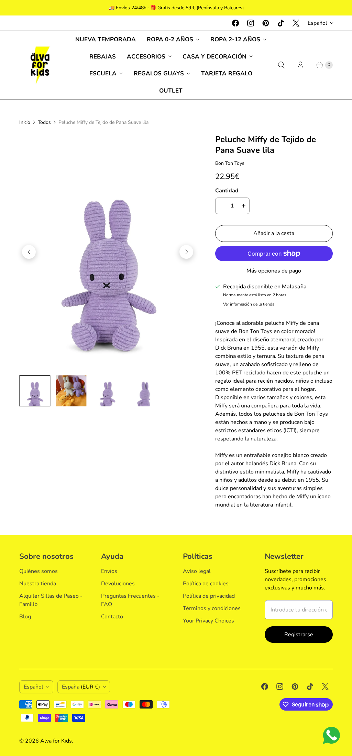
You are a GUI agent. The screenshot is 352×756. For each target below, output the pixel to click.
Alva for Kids (56, 741)
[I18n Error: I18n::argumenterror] (34, 390)
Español (317, 23)
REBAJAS (102, 57)
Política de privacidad (209, 596)
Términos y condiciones (212, 608)
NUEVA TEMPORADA (105, 39)
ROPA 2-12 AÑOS (235, 39)
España (81, 687)
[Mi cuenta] (300, 65)
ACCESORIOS (146, 57)
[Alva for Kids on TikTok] (280, 23)
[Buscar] (281, 65)
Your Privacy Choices (208, 621)
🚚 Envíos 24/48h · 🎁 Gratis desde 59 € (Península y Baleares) (176, 7)
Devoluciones (118, 583)
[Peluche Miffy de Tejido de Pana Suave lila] (107, 252)
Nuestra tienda (37, 583)
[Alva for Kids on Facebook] (235, 23)
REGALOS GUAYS (159, 73)
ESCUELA (103, 73)
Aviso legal (197, 571)
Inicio (24, 122)
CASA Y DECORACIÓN (214, 57)
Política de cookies (206, 583)
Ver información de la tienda (248, 304)
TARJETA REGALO (226, 73)
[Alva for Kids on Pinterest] (265, 23)
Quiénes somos (38, 571)
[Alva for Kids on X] (296, 23)
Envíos (109, 571)
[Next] (186, 252)
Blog (25, 616)
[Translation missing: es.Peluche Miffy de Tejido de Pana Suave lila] (71, 390)
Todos (44, 122)
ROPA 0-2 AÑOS (170, 39)
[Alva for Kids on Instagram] (250, 23)
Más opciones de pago (273, 271)
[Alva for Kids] (39, 65)
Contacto (112, 616)
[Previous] (29, 252)
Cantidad (227, 190)
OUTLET (171, 91)
